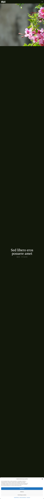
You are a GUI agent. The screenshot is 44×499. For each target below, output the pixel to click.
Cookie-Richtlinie (16, 497)
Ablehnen (22, 491)
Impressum (28, 497)
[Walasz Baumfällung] (3, 1)
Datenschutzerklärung (22, 497)
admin (19, 256)
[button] (42, 479)
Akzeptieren (22, 488)
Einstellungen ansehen (22, 494)
